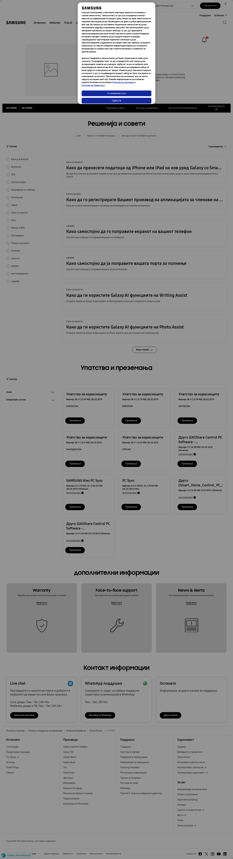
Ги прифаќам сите (116, 93)
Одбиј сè (116, 101)
